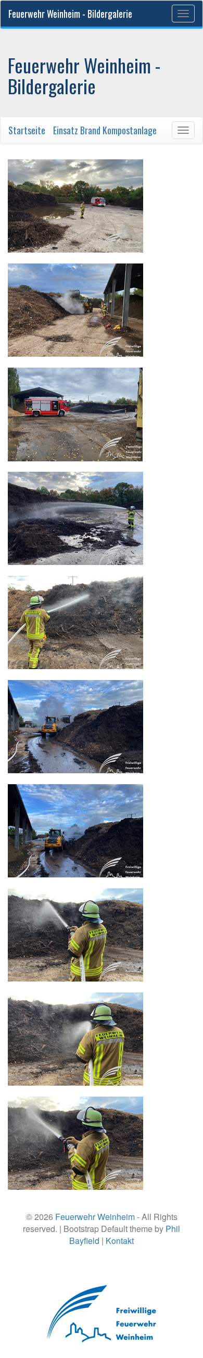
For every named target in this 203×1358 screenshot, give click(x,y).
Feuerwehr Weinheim (95, 1217)
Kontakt (120, 1241)
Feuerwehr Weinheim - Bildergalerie (70, 13)
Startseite (26, 130)
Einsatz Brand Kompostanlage (105, 130)
